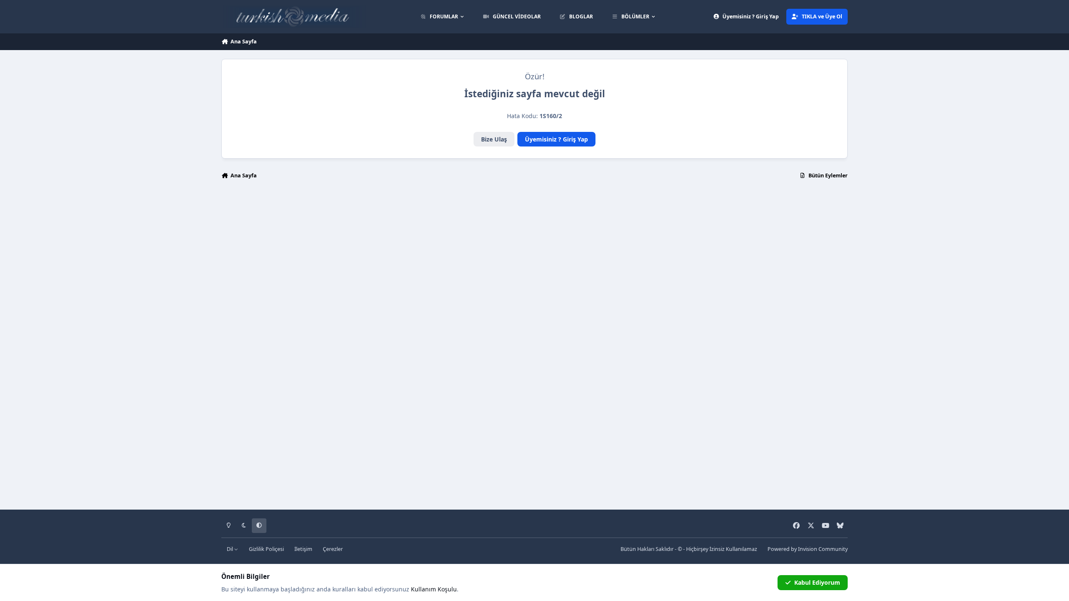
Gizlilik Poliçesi (266, 549)
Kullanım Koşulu (434, 589)
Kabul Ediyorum (817, 582)
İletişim (303, 549)
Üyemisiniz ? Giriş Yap (556, 139)
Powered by (808, 549)
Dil (230, 549)
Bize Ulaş (494, 139)
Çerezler (333, 549)
